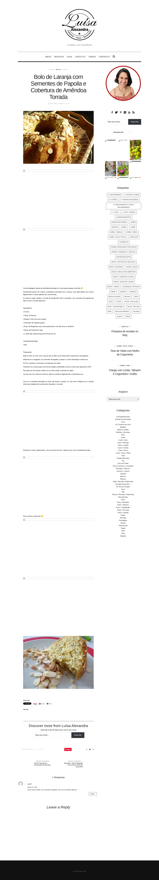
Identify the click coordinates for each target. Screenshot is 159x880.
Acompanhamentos (123, 217)
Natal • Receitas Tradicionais (123, 481)
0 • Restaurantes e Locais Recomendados (123, 206)
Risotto (123, 523)
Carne (132, 227)
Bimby (124, 227)
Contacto (104, 57)
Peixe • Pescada (133, 306)
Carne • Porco (131, 232)
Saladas (136, 311)
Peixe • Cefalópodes (115, 306)
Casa (69, 57)
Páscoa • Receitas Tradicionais (123, 494)
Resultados (123, 520)
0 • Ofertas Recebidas (129, 200)
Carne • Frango (116, 232)
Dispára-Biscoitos (123, 257)
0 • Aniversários (114, 195)
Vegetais (123, 536)
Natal (136, 297)
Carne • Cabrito (123, 445)
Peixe (119, 301)
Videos (92, 57)
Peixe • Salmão (123, 512)
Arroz (133, 222)
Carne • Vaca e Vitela (117, 237)
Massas (127, 297)
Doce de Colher (123, 463)
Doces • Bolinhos (116, 267)
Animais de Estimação (123, 419)
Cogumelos (123, 242)
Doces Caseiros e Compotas (123, 466)
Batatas (115, 227)
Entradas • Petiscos (123, 468)
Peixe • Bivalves (123, 505)
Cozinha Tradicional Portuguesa (123, 247)
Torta (123, 533)
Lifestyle (80, 57)
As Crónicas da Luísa (123, 424)
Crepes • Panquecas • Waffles (124, 252)
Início (48, 57)
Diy (123, 461)
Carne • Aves (125, 365)
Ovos (111, 301)
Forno (31, 749)
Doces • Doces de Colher (124, 282)
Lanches (123, 292)
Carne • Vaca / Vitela (125, 346)
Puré (110, 311)
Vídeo (128, 316)
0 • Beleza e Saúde (132, 195)
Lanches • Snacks (123, 471)
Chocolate (134, 237)
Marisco (133, 292)
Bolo (58, 69)
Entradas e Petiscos (131, 287)
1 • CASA (115, 212)
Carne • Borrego (123, 443)
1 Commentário (39, 749)
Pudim (123, 515)
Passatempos (123, 497)
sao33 (29, 784)
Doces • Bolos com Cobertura (124, 272)
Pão (123, 492)
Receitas (59, 57)
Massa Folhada (114, 297)
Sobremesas (123, 525)
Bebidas (123, 427)
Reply (93, 794)
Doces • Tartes (113, 287)
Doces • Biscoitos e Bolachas (123, 262)
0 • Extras (113, 200)
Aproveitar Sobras (119, 222)
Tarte (123, 531)
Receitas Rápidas (122, 311)
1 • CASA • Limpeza (128, 212)
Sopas (119, 316)
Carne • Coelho (123, 448)
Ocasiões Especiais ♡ (123, 484)
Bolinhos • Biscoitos (123, 432)
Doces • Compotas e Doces (123, 277)
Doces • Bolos (26, 749)
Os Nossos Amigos (123, 487)
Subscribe (78, 735)
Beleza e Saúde (123, 430)
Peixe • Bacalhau (131, 301)
